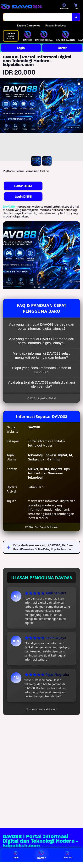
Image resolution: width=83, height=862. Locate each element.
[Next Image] (80, 119)
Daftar (62, 47)
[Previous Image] (3, 119)
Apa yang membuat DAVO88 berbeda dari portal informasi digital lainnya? (41, 326)
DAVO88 (9, 206)
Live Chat (67, 857)
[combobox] (37, 17)
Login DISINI (23, 196)
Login (21, 47)
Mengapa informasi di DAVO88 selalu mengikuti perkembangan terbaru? (41, 355)
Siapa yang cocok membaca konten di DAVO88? (41, 370)
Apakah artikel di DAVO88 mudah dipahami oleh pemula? (41, 384)
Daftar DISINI (23, 186)
